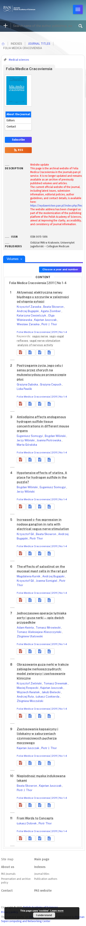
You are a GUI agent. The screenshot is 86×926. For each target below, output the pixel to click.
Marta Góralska (27, 444)
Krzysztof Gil (26, 534)
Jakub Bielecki (51, 692)
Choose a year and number (60, 269)
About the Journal (18, 114)
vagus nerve (40, 336)
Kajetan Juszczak (45, 320)
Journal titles (39, 43)
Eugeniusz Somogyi (30, 436)
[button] (21, 353)
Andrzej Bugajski (28, 311)
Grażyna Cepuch (51, 384)
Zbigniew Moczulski (30, 701)
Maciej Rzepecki (28, 687)
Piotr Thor (36, 538)
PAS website (43, 890)
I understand (44, 915)
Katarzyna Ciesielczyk (32, 315)
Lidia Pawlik (24, 389)
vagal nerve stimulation (45, 340)
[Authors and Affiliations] (49, 353)
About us (7, 867)
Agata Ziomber (51, 311)
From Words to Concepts (35, 818)
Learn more (57, 910)
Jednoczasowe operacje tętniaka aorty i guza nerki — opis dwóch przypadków (41, 617)
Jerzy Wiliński (26, 440)
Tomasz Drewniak (56, 683)
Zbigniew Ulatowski (30, 636)
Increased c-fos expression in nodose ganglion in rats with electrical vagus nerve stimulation (43, 524)
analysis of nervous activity (35, 345)
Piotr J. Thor (49, 324)
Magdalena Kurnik (29, 576)
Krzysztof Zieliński (29, 683)
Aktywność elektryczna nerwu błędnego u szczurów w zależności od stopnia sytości (43, 297)
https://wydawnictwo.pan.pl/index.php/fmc (56, 205)
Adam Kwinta (25, 627)
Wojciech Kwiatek (28, 692)
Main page (41, 859)
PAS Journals (8, 873)
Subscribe (18, 139)
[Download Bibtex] (40, 353)
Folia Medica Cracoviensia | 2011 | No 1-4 (42, 332)
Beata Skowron (53, 306)
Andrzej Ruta (25, 696)
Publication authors (45, 878)
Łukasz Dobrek (27, 823)
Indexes (39, 867)
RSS (20, 150)
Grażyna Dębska (28, 384)
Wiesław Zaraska (28, 324)
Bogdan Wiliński (55, 436)
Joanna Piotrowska (49, 440)
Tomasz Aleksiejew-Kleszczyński (39, 632)
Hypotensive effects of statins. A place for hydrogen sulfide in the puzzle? (42, 477)
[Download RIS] (30, 353)
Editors (11, 120)
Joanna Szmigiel (47, 580)
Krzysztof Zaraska (29, 306)
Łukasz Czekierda (48, 696)
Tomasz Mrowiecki (48, 627)
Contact (11, 126)
